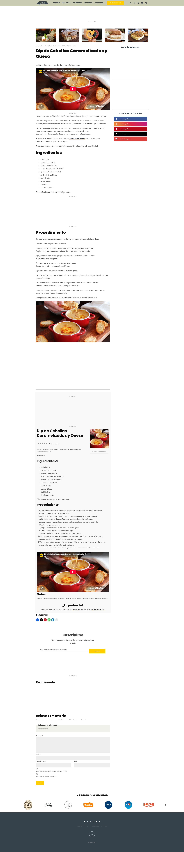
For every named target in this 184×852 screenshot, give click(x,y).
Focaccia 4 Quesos (129, 68)
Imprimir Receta (99, 452)
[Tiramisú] (48, 697)
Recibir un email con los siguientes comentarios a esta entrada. (51, 771)
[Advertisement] (92, 13)
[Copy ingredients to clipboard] (57, 461)
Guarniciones (48, 46)
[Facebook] (84, 821)
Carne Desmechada (130, 75)
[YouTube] (142, 3)
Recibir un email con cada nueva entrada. (46, 776)
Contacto (99, 3)
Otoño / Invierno (57, 46)
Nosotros (88, 3)
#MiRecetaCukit (98, 609)
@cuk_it (76, 609)
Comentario (39, 735)
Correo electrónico (41, 761)
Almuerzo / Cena (40, 46)
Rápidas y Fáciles (66, 46)
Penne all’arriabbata (130, 53)
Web (75, 761)
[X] (131, 3)
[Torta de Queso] (73, 697)
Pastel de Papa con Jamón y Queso (133, 60)
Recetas (56, 3)
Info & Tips (66, 3)
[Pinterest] (138, 3)
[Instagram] (134, 3)
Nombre (38, 754)
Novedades (77, 3)
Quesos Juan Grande (77, 138)
